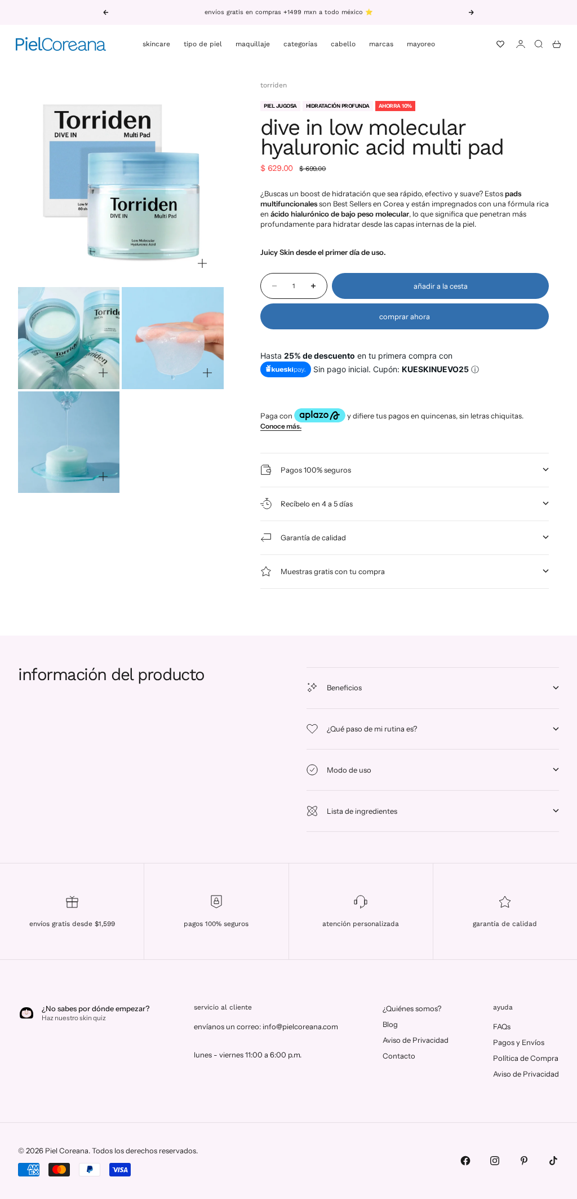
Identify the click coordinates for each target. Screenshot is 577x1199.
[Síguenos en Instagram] (494, 1160)
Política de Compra (525, 1058)
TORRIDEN (273, 85)
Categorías (300, 44)
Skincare (156, 44)
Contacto (399, 1055)
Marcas (381, 44)
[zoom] (202, 263)
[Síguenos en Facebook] (465, 1160)
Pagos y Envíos (518, 1042)
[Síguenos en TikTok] (553, 1160)
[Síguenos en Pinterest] (524, 1160)
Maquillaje (253, 44)
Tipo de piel (203, 44)
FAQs (502, 1026)
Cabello (343, 44)
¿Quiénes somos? (412, 1008)
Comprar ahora (404, 316)
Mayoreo (421, 44)
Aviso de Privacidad (416, 1039)
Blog (390, 1024)
